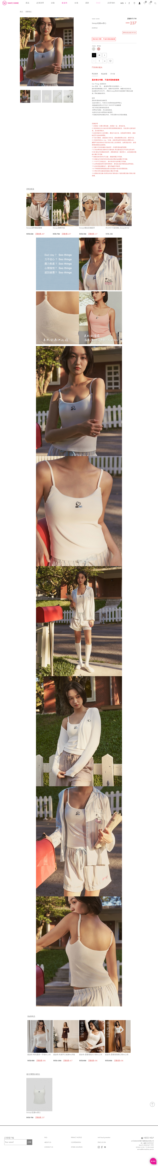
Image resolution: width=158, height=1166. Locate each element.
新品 (21, 11)
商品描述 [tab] (95, 74)
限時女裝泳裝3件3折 (129, 32)
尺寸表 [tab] (112, 74)
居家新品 (28, 11)
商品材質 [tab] (104, 74)
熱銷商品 (31, 1016)
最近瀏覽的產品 (33, 1074)
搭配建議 (30, 189)
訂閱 (29, 1142)
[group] (39, 214)
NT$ (122, 3)
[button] (71, 96)
